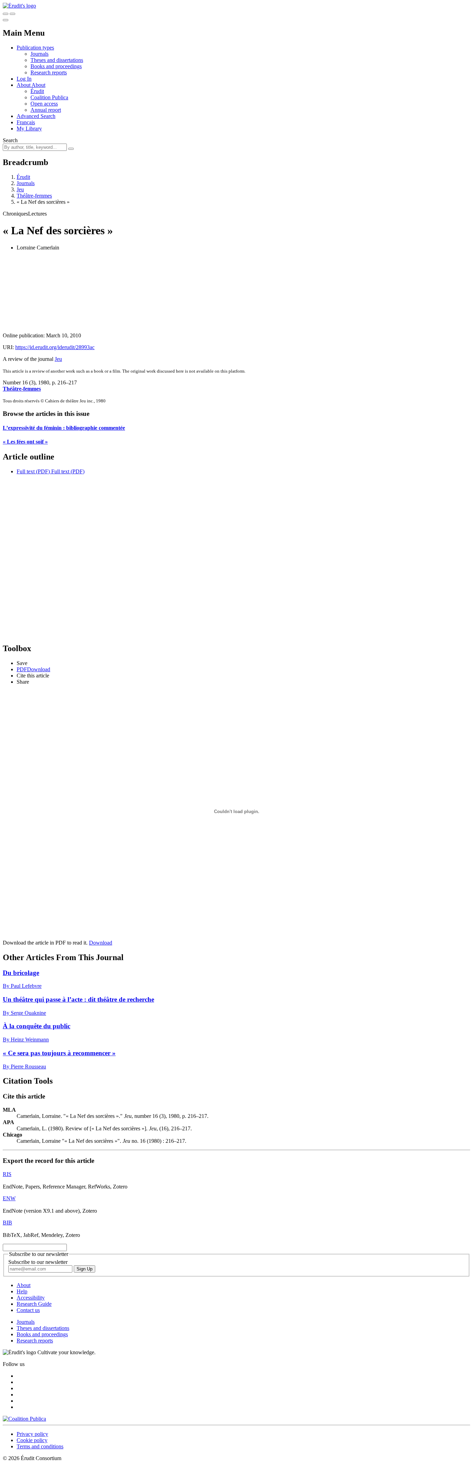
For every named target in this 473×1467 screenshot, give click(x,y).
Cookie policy (32, 1440)
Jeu (20, 189)
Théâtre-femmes (34, 196)
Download (100, 943)
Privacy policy (32, 1434)
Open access (44, 104)
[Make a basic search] (5, 14)
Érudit (37, 91)
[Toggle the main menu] (5, 20)
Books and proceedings (56, 66)
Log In (24, 79)
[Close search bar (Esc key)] (12, 14)
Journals (39, 54)
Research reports (48, 72)
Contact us (28, 1310)
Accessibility (31, 1298)
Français (26, 122)
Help (22, 1291)
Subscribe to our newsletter (38, 1262)
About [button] (24, 85)
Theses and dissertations (56, 60)
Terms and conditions (40, 1446)
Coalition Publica (49, 97)
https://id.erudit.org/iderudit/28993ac (55, 347)
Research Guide (34, 1304)
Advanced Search (36, 116)
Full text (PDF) (33, 471)
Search (10, 140)
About (38, 85)
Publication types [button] (35, 48)
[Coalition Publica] (24, 1419)
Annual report (45, 110)
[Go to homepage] (19, 6)
